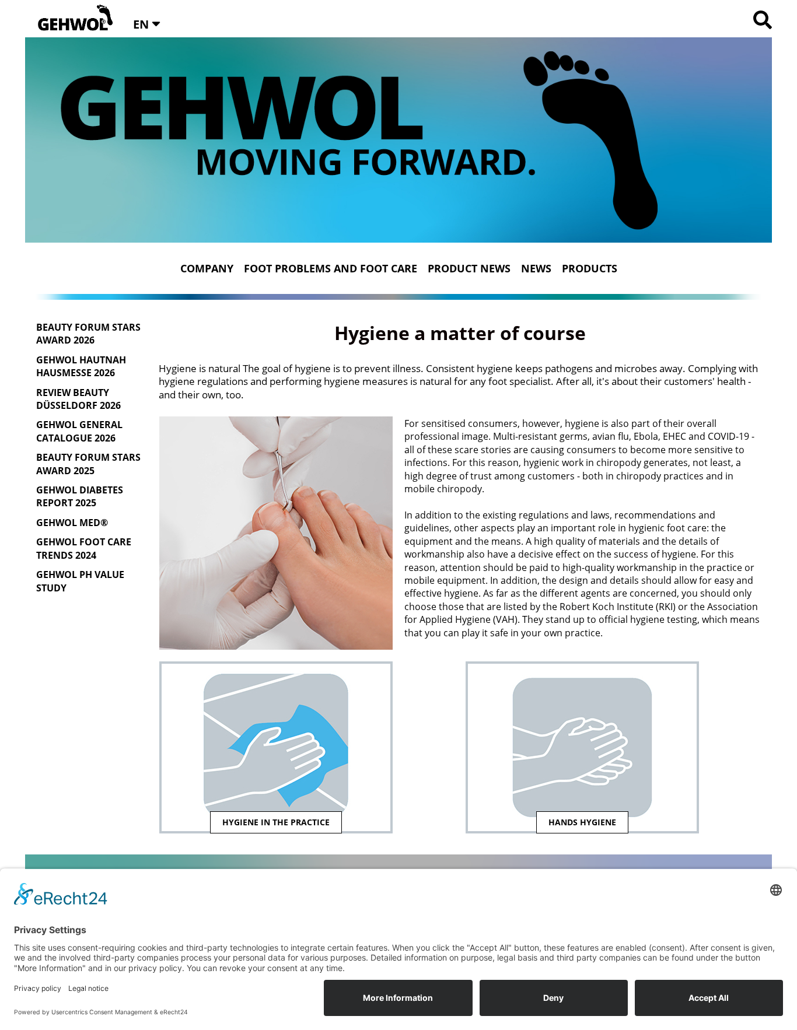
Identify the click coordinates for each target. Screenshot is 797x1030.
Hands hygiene (582, 822)
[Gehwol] (71, 18)
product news (469, 268)
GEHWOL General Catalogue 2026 (79, 431)
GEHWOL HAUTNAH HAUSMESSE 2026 (81, 366)
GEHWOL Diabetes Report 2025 (79, 496)
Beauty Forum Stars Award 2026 (88, 333)
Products (589, 268)
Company (206, 268)
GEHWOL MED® (72, 522)
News (536, 268)
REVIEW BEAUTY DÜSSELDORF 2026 (78, 399)
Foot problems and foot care (330, 268)
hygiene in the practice (276, 822)
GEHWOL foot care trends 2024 (83, 548)
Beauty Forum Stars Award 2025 (88, 464)
